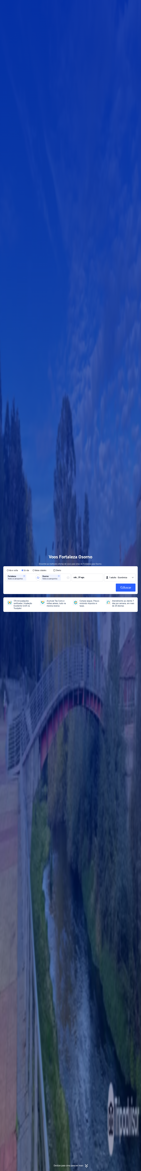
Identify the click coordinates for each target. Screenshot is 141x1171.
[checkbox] (57, 570)
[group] (22, 577)
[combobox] (28, 577)
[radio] (12, 570)
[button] (114, 4)
